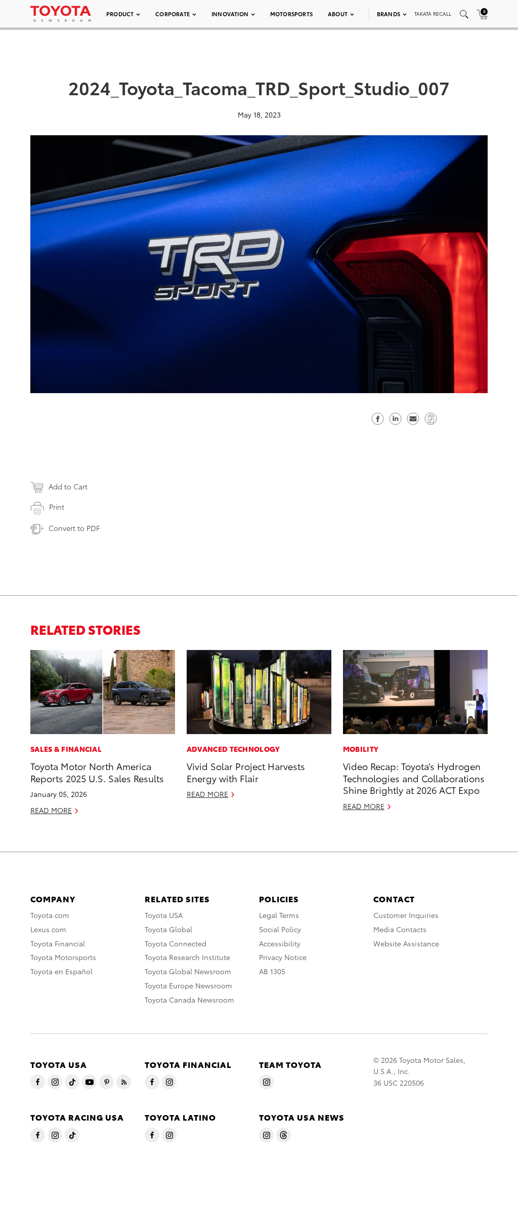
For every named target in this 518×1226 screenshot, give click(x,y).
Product (120, 14)
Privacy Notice (283, 957)
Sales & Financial (66, 749)
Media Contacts (399, 929)
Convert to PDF (74, 528)
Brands (388, 14)
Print (56, 507)
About (338, 14)
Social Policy (280, 929)
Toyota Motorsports (63, 957)
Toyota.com (49, 915)
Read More (51, 810)
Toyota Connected (175, 943)
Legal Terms (279, 915)
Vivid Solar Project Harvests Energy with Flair (246, 771)
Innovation (229, 14)
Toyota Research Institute (187, 957)
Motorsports (291, 14)
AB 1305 (272, 971)
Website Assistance (406, 943)
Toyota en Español (61, 971)
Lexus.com (48, 929)
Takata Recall (432, 13)
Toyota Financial (57, 943)
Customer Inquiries (406, 915)
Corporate (172, 14)
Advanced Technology (233, 749)
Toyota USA (164, 915)
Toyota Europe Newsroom (188, 985)
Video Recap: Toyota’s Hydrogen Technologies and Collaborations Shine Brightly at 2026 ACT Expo (414, 777)
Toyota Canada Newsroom (189, 999)
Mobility (360, 749)
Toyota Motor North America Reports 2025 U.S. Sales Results (97, 771)
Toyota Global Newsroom (188, 971)
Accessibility (279, 943)
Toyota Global (168, 929)
